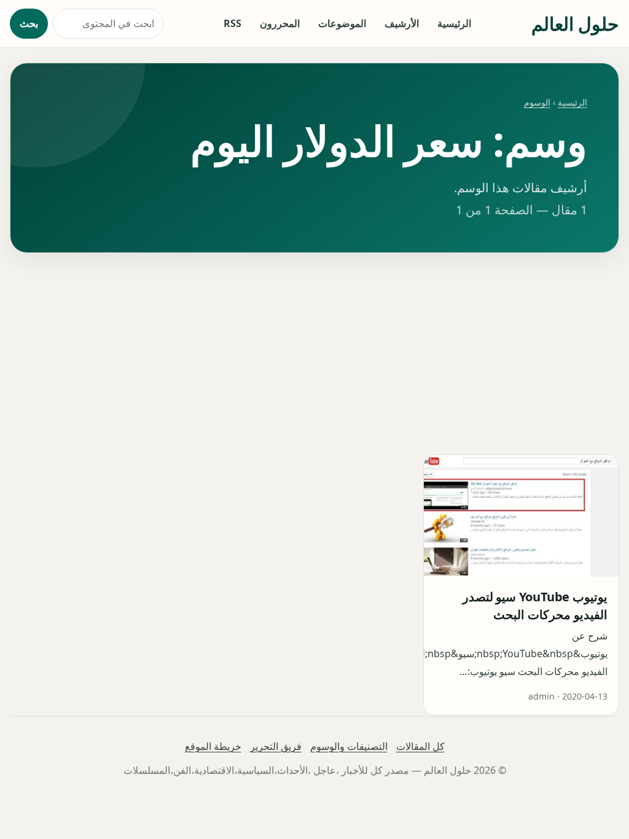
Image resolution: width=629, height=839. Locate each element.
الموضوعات (342, 23)
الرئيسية (454, 23)
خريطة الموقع (213, 746)
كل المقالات (420, 746)
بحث (29, 23)
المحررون (280, 23)
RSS (232, 23)
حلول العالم (575, 23)
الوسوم (537, 102)
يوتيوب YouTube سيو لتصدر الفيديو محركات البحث (535, 605)
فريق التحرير (276, 746)
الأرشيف (402, 23)
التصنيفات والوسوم (349, 746)
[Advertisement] (314, 354)
